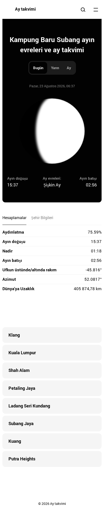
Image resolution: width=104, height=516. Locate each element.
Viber (52, 310)
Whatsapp (71, 310)
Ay (69, 67)
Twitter (32, 310)
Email (81, 310)
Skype (42, 310)
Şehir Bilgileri (42, 217)
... (96, 9)
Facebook (23, 310)
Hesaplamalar (14, 217)
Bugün (38, 67)
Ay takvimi (25, 9)
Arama (83, 9)
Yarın (55, 67)
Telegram (61, 310)
